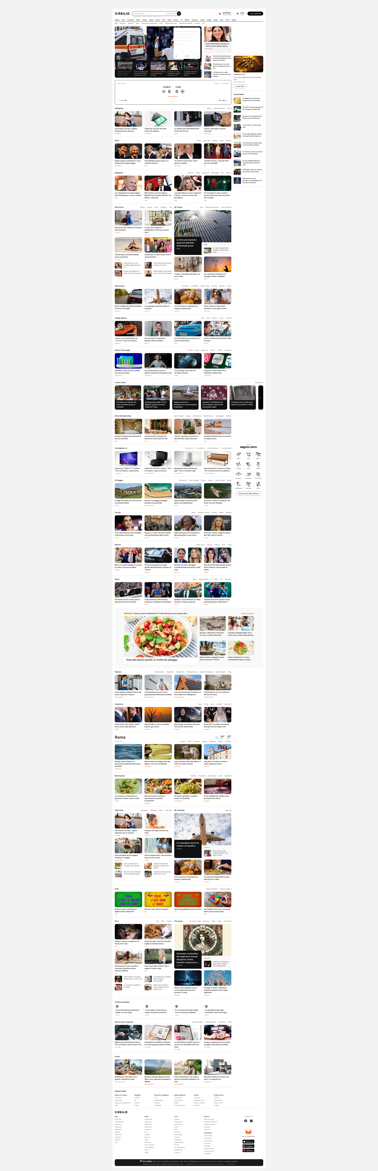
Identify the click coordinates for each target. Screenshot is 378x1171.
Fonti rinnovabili (226, 207)
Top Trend (118, 1047)
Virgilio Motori (121, 318)
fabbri (116, 1105)
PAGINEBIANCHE (193, 1161)
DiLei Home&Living (123, 416)
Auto (202, 318)
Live (221, 579)
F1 (211, 579)
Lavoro (229, 286)
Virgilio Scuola (178, 1124)
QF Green (178, 207)
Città (221, 20)
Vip (205, 165)
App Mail (117, 1139)
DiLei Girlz (119, 207)
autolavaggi (157, 1105)
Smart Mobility (178, 1134)
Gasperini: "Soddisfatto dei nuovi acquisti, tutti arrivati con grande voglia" (212, 404)
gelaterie (137, 1097)
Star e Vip (206, 140)
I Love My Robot (226, 448)
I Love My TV (189, 448)
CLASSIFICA (217, 83)
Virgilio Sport (148, 1122)
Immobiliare (194, 286)
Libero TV (147, 1150)
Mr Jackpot (207, 1127)
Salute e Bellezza (179, 1095)
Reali (146, 165)
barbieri (176, 1103)
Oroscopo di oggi (195, 921)
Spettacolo (209, 48)
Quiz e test (227, 704)
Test (170, 207)
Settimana (206, 921)
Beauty (142, 207)
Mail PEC (131, 23)
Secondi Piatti (178, 801)
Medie (221, 512)
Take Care (119, 810)
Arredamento (197, 416)
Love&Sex (163, 207)
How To (212, 350)
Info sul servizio (137, 16)
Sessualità (168, 810)
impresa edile (118, 1100)
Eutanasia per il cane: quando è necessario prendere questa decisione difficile (126, 968)
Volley (147, 604)
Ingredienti (227, 776)
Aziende (204, 741)
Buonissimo (120, 776)
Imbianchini (170, 672)
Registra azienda (178, 1142)
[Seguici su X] (251, 1121)
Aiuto (116, 1142)
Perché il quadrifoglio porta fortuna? (188, 909)
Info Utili (214, 286)
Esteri (223, 545)
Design (188, 416)
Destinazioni (183, 480)
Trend (227, 20)
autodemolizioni (158, 1100)
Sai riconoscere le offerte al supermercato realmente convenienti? (155, 798)
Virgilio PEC (118, 1124)
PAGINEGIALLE (167, 1161)
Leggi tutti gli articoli (247, 613)
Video (169, 20)
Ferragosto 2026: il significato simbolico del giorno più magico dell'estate (216, 990)
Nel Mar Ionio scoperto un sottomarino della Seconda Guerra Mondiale (127, 763)
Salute (209, 20)
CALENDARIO (225, 83)
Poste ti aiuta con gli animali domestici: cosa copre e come (220, 853)
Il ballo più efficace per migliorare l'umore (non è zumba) (161, 866)
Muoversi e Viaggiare (161, 1095)
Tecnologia (148, 133)
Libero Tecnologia (122, 350)
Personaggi (215, 173)
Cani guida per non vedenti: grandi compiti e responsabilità (162, 979)
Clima (201, 207)
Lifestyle (215, 140)
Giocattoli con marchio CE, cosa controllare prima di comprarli (126, 404)
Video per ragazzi (225, 889)
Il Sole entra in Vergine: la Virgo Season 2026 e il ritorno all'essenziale (221, 964)
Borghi (229, 480)
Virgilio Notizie (148, 1119)
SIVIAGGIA (213, 1161)
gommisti (157, 1103)
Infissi (229, 672)
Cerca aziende (208, 1135)
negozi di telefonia (199, 1103)
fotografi (216, 1105)
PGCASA (186, 1161)
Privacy (158, 1164)
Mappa (220, 741)
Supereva (119, 704)
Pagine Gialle (120, 1091)
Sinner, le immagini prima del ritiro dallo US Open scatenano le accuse (187, 37)
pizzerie (137, 1105)
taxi (155, 1097)
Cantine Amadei (149, 1084)
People (199, 140)
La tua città (207, 1143)
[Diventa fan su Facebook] (246, 1121)
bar (135, 1100)
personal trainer (218, 1103)
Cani (157, 921)
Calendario (118, 1137)
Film (222, 173)
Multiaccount (118, 1134)
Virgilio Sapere (178, 1122)
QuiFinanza (119, 286)
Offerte (209, 108)
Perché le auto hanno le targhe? (156, 909)
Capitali (210, 480)
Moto (208, 318)
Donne (138, 20)
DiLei (117, 141)
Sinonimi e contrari (203, 512)
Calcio (194, 579)
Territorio (118, 768)
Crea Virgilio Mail (255, 13)
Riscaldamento (159, 672)
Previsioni (228, 741)
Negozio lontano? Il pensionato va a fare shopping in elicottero (185, 404)
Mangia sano (118, 860)
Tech (163, 20)
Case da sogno (179, 416)
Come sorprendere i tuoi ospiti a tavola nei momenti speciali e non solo (186, 1079)
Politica (217, 545)
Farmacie (197, 741)
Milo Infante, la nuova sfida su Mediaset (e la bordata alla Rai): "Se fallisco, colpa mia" (158, 195)
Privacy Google (157, 16)
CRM (229, 1022)
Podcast (169, 921)
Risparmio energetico (206, 672)
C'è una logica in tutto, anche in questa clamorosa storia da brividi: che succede (217, 195)
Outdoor (228, 416)
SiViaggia (119, 480)
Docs (161, 23)
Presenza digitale (197, 1022)
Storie (229, 545)
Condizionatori (149, 697)
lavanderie (197, 1097)
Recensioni (227, 350)
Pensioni (222, 286)
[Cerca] (179, 14)
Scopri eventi (207, 1138)
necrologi (196, 1105)
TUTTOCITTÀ (202, 1161)
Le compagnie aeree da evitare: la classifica (188, 844)
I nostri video (120, 382)
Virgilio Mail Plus (119, 1122)
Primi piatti (202, 776)
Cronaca (209, 545)
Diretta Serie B (121, 83)
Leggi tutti (228, 810)
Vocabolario (207, 1146)
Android (190, 350)
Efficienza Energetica (212, 207)
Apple (197, 350)
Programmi (205, 173)
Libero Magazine (149, 1147)
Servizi (196, 1095)
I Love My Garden (212, 448)
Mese (213, 921)
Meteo (145, 20)
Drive (137, 23)
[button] (197, 56)
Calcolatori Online (209, 1151)
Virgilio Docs (118, 1129)
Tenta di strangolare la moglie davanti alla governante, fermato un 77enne (158, 567)
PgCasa (118, 672)
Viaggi (151, 20)
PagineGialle (177, 1139)
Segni (219, 921)
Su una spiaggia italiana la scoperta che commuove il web (251, 163)
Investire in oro (239, 74)
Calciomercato (203, 579)
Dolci (220, 776)
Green (178, 248)
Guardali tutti (259, 382)
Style (156, 207)
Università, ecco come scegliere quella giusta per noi (132, 265)
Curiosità (228, 318)
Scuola (202, 20)
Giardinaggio (219, 416)
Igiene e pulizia (220, 672)
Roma (120, 737)
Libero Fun (207, 1129)
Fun (203, 23)
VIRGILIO (159, 1161)
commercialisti (218, 1100)
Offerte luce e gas (171, 23)
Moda (175, 133)
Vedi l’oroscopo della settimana (248, 493)
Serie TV (228, 173)
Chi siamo (145, 1164)
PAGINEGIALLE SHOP (177, 1161)
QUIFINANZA (220, 1161)
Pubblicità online (210, 1022)
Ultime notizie (200, 545)
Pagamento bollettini (185, 23)
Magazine (119, 173)
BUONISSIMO (227, 1161)
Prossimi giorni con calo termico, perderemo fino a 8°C (221, 66)
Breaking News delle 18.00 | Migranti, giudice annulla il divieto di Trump (156, 404)
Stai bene (117, 835)
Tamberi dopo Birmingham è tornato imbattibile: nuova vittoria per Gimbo (222, 58)
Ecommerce (222, 1022)
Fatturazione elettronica (149, 23)
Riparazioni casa (192, 672)
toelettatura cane (199, 1100)
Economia (130, 20)
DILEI (208, 1161)
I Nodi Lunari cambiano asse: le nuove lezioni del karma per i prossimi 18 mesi (186, 990)
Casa (116, 441)
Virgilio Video (148, 1127)
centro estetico (178, 1100)
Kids (117, 889)
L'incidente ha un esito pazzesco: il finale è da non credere (222, 74)
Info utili (117, 311)
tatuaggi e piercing (179, 1105)
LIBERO (154, 1161)
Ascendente (227, 921)
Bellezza (228, 140)
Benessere (118, 133)
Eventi (189, 741)
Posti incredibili (220, 480)
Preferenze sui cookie (174, 1164)
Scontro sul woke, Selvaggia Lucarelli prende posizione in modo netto (187, 567)
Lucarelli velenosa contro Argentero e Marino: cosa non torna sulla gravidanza (187, 195)
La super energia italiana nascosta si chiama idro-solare (221, 250)
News (198, 173)
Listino (221, 318)
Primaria (214, 512)
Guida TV (191, 173)
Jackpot (197, 23)
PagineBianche (178, 1150)
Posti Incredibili (149, 505)
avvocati (216, 1097)
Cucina (117, 801)
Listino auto (177, 1132)
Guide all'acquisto (219, 108)
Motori (158, 20)
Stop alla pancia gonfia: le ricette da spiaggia (151, 659)
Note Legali (152, 1164)
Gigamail (117, 1132)
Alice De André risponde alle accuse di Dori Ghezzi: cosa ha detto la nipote (217, 567)
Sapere (234, 20)
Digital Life (204, 350)
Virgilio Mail (118, 1119)
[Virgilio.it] (122, 13)
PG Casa (176, 1145)
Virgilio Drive (118, 1127)
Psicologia (153, 810)
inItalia (216, 20)
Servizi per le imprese (124, 1022)
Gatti (162, 921)
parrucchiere (177, 1097)
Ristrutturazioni (208, 416)
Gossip (176, 20)
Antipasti (193, 776)
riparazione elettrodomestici (123, 1103)
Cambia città (119, 741)
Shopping (176, 1119)
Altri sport (228, 579)
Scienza (176, 375)
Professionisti (218, 1095)
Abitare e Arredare (121, 1095)
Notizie (117, 20)
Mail (116, 23)
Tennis (178, 47)
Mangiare (138, 1095)
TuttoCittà (177, 1152)
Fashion (149, 207)
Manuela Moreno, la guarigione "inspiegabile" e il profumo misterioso (252, 180)
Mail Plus (123, 23)
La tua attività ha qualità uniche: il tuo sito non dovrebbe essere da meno (186, 1044)
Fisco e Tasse (205, 286)
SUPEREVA (235, 1161)
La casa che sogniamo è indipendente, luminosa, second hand (157, 230)
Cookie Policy (164, 1164)
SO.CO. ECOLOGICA (120, 1081)
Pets (117, 921)
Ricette (187, 20)
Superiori (228, 512)
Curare (147, 860)
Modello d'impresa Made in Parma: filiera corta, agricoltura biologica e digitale (158, 1079)
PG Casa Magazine (179, 1147)
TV (181, 20)
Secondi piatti (212, 776)
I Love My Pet (200, 448)
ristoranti (137, 1103)
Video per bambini (212, 889)
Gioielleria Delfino (239, 81)
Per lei (229, 108)
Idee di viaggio (194, 480)
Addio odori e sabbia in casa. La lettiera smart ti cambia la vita (161, 987)
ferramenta (118, 1097)
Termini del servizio (147, 16)
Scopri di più (240, 86)
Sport (123, 20)
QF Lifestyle (179, 810)
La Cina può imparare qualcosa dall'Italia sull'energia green (187, 243)
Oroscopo (195, 20)
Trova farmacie (208, 1141)
